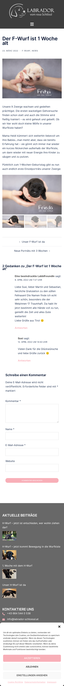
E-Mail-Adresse (15, 445)
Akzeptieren (32, 658)
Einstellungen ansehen (32, 675)
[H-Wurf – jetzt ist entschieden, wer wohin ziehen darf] (9, 535)
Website (10, 461)
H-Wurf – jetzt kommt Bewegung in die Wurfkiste (31, 546)
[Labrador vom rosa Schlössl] (32, 10)
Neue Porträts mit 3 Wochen (31, 250)
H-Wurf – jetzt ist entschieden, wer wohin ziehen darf (30, 525)
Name (9, 429)
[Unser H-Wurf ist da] (9, 593)
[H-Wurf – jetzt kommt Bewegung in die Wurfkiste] (9, 555)
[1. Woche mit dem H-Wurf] (9, 574)
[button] (59, 626)
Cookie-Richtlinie (15, 682)
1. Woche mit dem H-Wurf (17, 565)
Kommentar (13, 401)
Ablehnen (32, 666)
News (35, 51)
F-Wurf (26, 51)
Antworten (21, 327)
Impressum (51, 682)
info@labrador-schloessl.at (23, 619)
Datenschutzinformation (35, 682)
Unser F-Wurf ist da (33, 241)
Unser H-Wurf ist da (14, 584)
